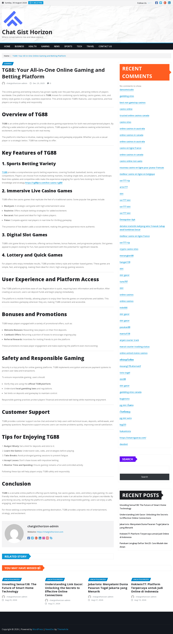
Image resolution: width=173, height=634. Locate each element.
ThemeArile (62, 629)
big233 (123, 424)
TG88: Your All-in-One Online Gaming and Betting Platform (39, 56)
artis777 (124, 187)
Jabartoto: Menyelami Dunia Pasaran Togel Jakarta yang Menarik (108, 587)
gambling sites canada (130, 392)
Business (19, 46)
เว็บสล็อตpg (125, 411)
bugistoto (125, 398)
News (57, 46)
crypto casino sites (129, 249)
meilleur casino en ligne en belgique (137, 174)
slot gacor (125, 275)
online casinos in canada (131, 135)
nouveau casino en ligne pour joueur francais (142, 167)
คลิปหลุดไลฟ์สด (127, 359)
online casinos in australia (132, 128)
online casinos (126, 294)
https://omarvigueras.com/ (133, 437)
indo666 (123, 307)
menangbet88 (126, 255)
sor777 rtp (125, 180)
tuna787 (124, 281)
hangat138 (125, 262)
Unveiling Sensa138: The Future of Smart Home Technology (19, 587)
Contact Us (105, 46)
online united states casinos (134, 353)
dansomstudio (127, 89)
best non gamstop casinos (133, 102)
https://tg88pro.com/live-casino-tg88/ (44, 182)
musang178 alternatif (130, 366)
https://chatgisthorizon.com (50, 531)
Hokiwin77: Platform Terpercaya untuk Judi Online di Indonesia (147, 587)
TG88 (4, 172)
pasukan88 (125, 327)
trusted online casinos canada (134, 115)
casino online (126, 109)
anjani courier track (129, 340)
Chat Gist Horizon (27, 32)
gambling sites (127, 96)
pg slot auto (126, 418)
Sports (68, 46)
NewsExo (49, 629)
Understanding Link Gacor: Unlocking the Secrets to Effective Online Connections (64, 589)
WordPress (38, 629)
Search (127, 459)
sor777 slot (125, 200)
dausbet (124, 444)
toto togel (125, 372)
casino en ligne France (130, 148)
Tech (79, 46)
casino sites (125, 122)
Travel (90, 46)
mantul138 (125, 333)
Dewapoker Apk (127, 219)
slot (121, 193)
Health (33, 46)
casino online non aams (131, 161)
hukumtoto (125, 431)
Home (7, 46)
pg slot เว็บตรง (126, 405)
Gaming (45, 46)
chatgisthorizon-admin (16, 83)
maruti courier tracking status (135, 346)
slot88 (123, 379)
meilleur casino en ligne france (135, 236)
